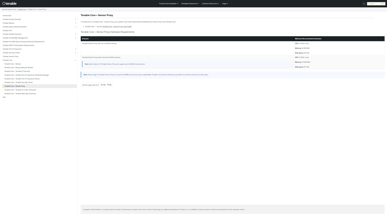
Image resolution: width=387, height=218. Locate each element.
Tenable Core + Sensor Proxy (14, 86)
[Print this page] (114, 15)
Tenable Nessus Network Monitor (15, 27)
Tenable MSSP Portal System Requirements (18, 45)
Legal (224, 3)
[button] (75, 19)
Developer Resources (189, 3)
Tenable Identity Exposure (12, 34)
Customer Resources (209, 3)
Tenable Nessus (8, 23)
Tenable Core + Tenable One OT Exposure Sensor (22, 79)
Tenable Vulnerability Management (15, 38)
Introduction (7, 15)
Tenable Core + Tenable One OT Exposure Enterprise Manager (26, 75)
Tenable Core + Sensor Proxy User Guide (117, 26)
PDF (4, 97)
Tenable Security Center (11, 53)
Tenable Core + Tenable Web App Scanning (20, 93)
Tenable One (7, 30)
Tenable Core (7, 60)
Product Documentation (168, 3)
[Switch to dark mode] (364, 3)
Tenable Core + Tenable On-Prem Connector (20, 90)
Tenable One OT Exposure (12, 49)
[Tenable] (9, 3)
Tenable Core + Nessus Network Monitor (18, 67)
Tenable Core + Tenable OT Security (17, 71)
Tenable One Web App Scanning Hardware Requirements (23, 41)
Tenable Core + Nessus (12, 64)
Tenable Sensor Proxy (10, 56)
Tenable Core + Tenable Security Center (18, 82)
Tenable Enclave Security (12, 19)
